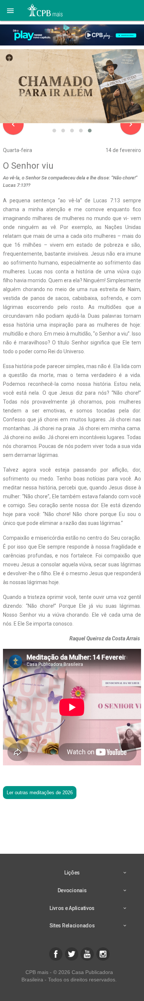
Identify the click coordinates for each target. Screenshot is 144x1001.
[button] (10, 10)
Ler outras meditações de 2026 (40, 792)
